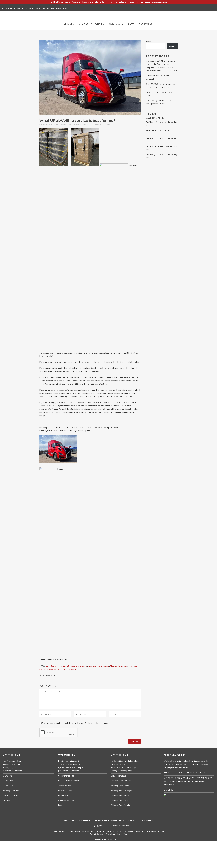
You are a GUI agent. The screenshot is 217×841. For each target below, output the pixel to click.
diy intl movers (53, 666)
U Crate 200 (8, 786)
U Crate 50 (7, 776)
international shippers (98, 666)
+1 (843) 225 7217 (61, 2)
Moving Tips (63, 795)
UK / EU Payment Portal (68, 781)
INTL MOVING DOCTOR (10, 8)
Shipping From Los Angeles (122, 791)
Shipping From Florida (120, 786)
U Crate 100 (8, 781)
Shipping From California (121, 781)
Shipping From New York (121, 795)
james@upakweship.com (135, 2)
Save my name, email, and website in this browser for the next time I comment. (76, 723)
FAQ (60, 805)
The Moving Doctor (79, 124)
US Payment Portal (66, 776)
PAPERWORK (34, 8)
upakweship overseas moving (61, 669)
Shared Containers (11, 795)
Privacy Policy (111, 834)
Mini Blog (64, 124)
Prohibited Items (65, 791)
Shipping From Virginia (120, 805)
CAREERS (168, 790)
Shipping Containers (11, 791)
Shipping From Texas (119, 800)
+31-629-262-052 (105, 2)
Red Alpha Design (115, 839)
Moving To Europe (118, 666)
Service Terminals (118, 776)
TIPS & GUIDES (47, 8)
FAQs (24, 8)
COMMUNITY (61, 8)
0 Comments (95, 124)
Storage (6, 800)
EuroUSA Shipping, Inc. (98, 831)
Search (148, 41)
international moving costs (74, 666)
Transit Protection (66, 786)
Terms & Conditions (97, 834)
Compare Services (66, 800)
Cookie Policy (122, 834)
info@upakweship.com (80, 2)
